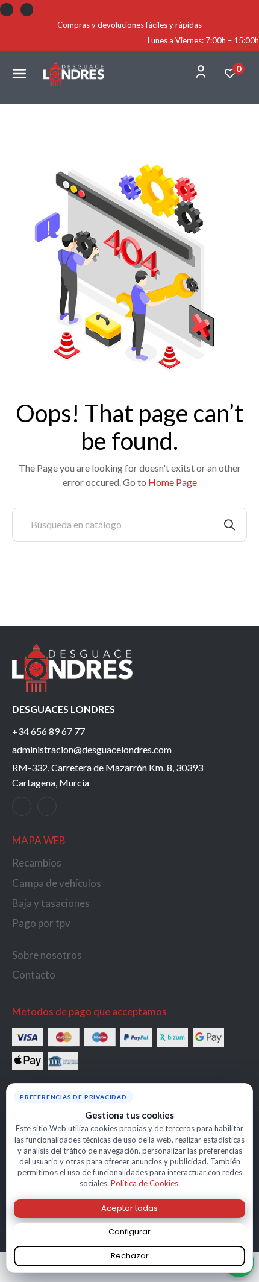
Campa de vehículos (56, 883)
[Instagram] (27, 9)
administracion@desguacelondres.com (92, 749)
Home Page (172, 482)
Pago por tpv (41, 923)
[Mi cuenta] (200, 71)
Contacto (33, 974)
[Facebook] (6, 9)
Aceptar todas (129, 1208)
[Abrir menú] (19, 74)
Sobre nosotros (47, 955)
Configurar (129, 1231)
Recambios (36, 862)
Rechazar (130, 1255)
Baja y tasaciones (51, 903)
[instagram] (47, 806)
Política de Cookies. (145, 1183)
